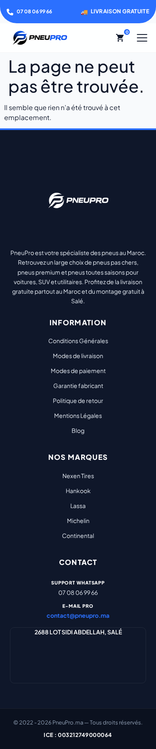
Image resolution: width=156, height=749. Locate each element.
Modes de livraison (78, 355)
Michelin (78, 520)
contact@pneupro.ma (78, 615)
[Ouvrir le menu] (142, 38)
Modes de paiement (78, 370)
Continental (78, 535)
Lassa (78, 505)
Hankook (78, 490)
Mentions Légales (78, 415)
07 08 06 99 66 (34, 11)
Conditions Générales (78, 340)
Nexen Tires (78, 475)
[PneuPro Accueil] (40, 37)
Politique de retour (78, 400)
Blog (78, 430)
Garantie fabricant (78, 385)
